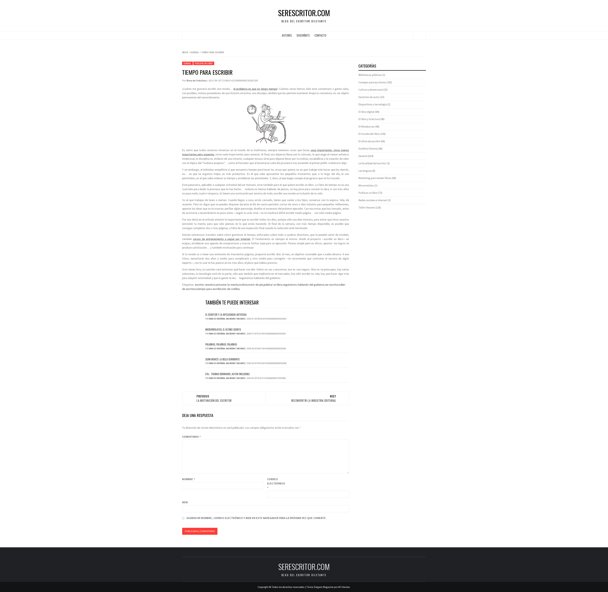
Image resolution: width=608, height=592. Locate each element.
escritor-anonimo (205, 284)
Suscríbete (303, 35)
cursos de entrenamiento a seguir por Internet (221, 239)
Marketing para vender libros (374, 178)
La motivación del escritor (214, 398)
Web (185, 502)
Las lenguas (365, 171)
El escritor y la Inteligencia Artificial (226, 315)
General (187, 63)
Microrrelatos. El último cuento (223, 329)
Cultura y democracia (370, 89)
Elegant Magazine (323, 587)
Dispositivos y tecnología (372, 104)
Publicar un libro (204, 63)
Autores (287, 35)
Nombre (188, 479)
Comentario (191, 436)
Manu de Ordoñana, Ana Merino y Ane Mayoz (227, 318)
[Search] (420, 35)
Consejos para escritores (372, 82)
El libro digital (366, 112)
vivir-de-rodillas (231, 289)
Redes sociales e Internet (372, 200)
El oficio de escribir (369, 141)
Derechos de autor (369, 97)
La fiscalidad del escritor (372, 163)
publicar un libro (273, 284)
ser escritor (331, 284)
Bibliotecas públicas (370, 75)
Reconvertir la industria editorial (313, 398)
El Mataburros (366, 126)
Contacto (320, 35)
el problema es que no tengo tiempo (255, 89)
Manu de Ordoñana (197, 80)
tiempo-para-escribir (209, 289)
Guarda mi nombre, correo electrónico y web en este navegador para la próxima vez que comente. (256, 518)
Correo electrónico (275, 483)
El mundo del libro (369, 134)
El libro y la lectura (369, 119)
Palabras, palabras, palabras (221, 344)
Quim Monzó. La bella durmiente (222, 359)
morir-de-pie (255, 284)
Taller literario (366, 207)
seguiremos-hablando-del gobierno (303, 284)
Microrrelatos (366, 185)
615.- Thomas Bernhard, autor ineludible (227, 374)
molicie (243, 284)
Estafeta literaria (368, 148)
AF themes (344, 587)
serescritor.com (304, 13)
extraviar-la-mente (227, 284)
